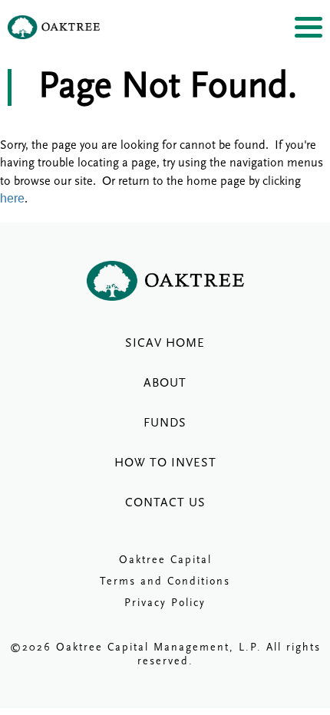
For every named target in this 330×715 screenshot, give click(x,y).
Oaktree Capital (165, 560)
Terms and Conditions (165, 582)
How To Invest (165, 463)
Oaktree (54, 27)
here (12, 198)
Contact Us (165, 503)
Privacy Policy (165, 603)
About (165, 383)
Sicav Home (165, 344)
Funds (165, 423)
